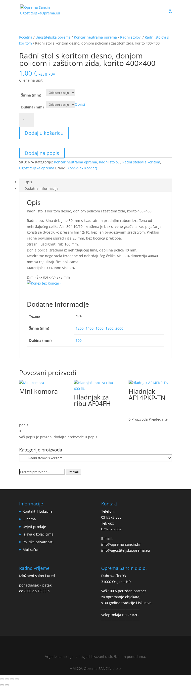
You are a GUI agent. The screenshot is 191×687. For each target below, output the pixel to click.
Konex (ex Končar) (82, 168)
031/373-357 (111, 529)
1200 (80, 328)
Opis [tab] (28, 182)
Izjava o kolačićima (38, 534)
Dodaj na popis (42, 153)
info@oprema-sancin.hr (121, 544)
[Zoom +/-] (2, 679)
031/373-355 (111, 517)
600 (79, 340)
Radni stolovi (131, 37)
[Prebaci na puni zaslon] (7, 679)
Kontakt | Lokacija (37, 511)
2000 (119, 328)
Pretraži (73, 472)
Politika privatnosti (38, 542)
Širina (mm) (31, 95)
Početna (25, 37)
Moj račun (31, 549)
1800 (109, 328)
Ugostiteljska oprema (53, 37)
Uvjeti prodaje (34, 526)
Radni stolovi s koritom (141, 162)
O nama (29, 519)
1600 (99, 328)
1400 (90, 328)
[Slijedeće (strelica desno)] (7, 685)
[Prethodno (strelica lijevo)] (2, 685)
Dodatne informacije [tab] (41, 188)
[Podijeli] (12, 679)
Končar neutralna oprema (95, 37)
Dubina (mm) (32, 107)
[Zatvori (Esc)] (17, 679)
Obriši (80, 104)
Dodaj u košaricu (44, 133)
